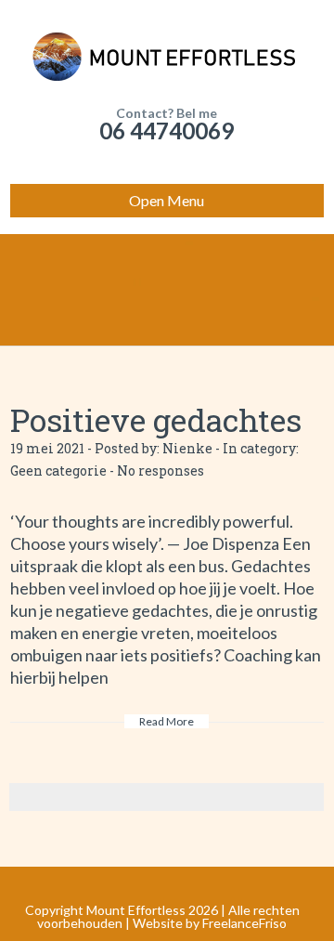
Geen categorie (58, 470)
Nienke (187, 448)
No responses (160, 470)
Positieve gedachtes (156, 419)
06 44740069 (166, 130)
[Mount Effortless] (167, 56)
